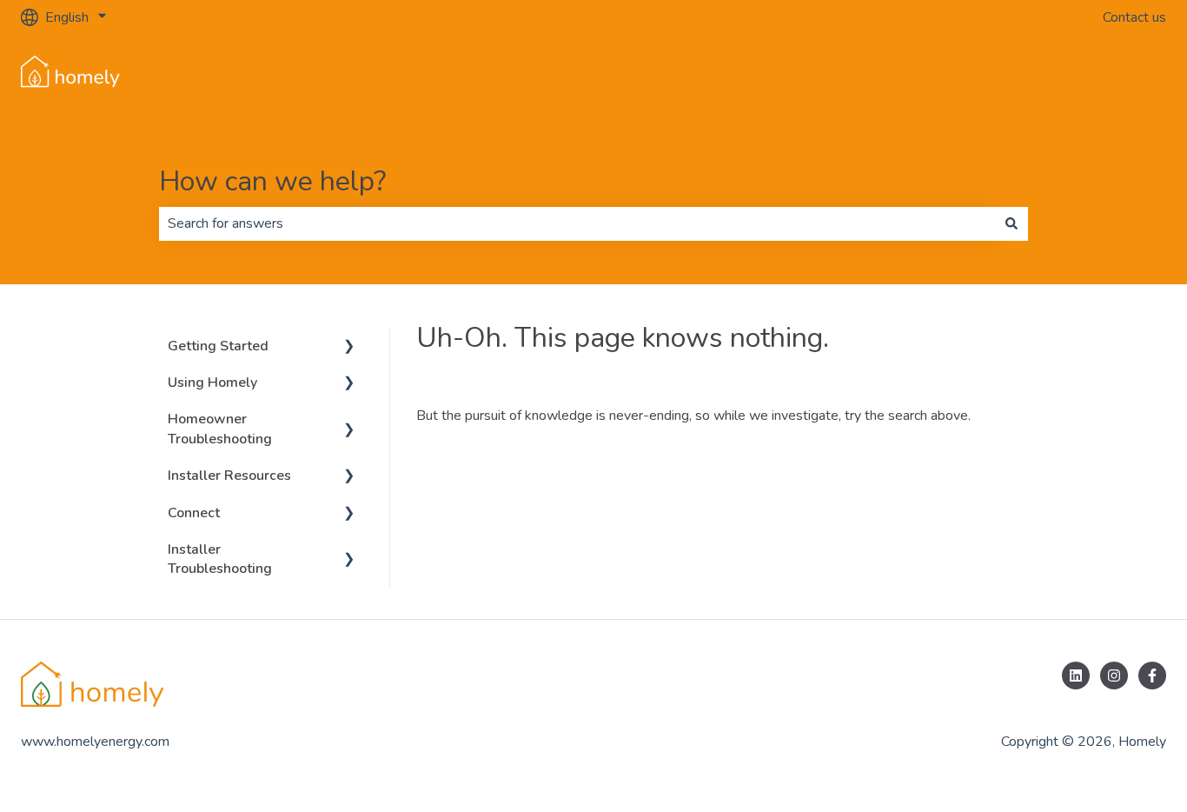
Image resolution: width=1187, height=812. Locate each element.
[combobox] (577, 223)
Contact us (1134, 17)
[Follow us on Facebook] (1152, 675)
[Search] (1011, 223)
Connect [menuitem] (194, 512)
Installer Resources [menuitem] (229, 475)
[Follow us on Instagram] (1114, 675)
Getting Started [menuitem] (218, 346)
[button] (349, 347)
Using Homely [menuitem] (212, 382)
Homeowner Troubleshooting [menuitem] (220, 428)
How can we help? (272, 181)
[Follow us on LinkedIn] (1076, 675)
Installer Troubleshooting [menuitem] (220, 559)
